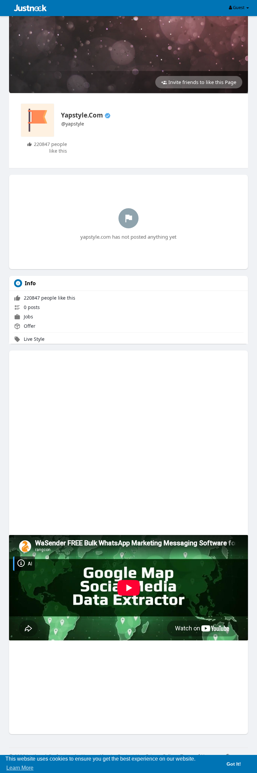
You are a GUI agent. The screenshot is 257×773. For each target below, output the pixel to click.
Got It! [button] (234, 764)
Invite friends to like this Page (201, 82)
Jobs (27, 316)
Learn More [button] (19, 768)
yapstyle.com (82, 115)
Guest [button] (239, 7)
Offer (28, 326)
